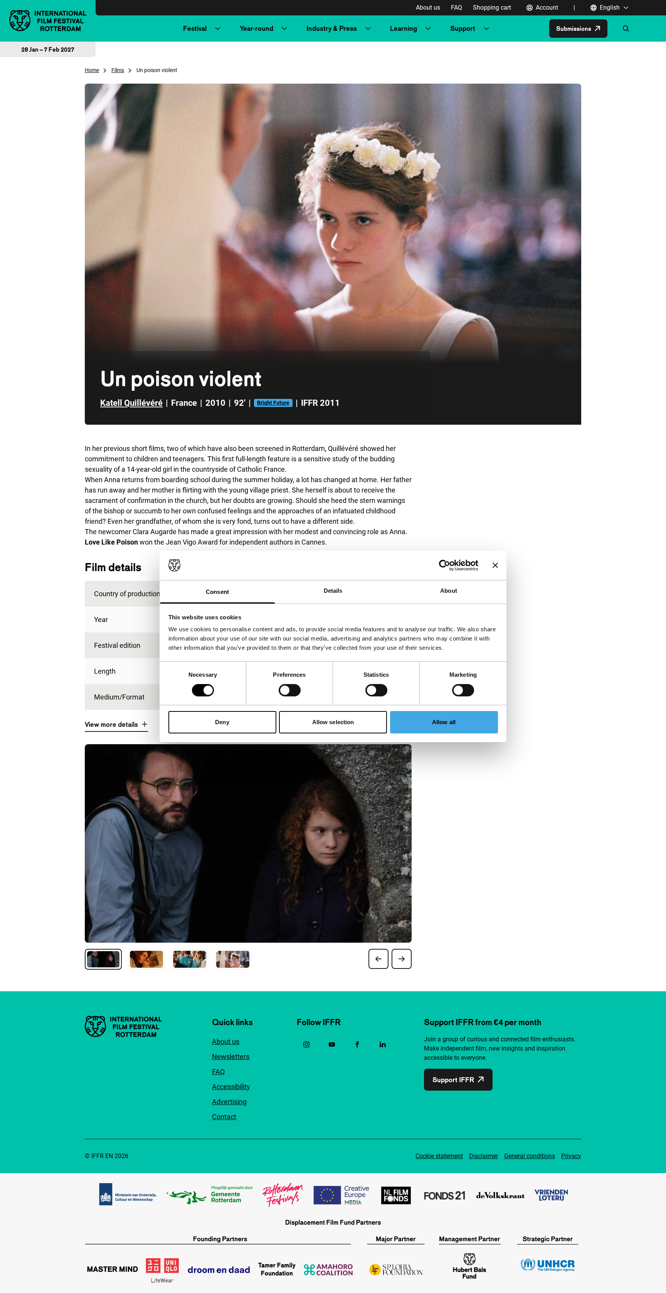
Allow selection (333, 722)
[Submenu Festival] (217, 28)
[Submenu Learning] (428, 28)
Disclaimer (483, 1156)
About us (428, 7)
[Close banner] (495, 565)
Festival (195, 28)
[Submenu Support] (486, 28)
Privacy (571, 1156)
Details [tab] (333, 590)
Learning (403, 28)
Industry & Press (331, 28)
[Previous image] (378, 959)
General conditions (529, 1156)
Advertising (229, 1102)
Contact (224, 1117)
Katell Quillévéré (131, 403)
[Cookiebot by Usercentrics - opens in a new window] (444, 565)
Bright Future (273, 403)
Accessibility (231, 1087)
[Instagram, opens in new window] (306, 1044)
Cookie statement (439, 1156)
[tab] (103, 959)
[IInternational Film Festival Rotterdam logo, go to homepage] (47, 20)
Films (117, 70)
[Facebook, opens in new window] (357, 1044)
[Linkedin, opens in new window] (382, 1044)
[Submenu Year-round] (284, 28)
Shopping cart (492, 7)
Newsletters (230, 1057)
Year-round (256, 28)
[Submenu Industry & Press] (368, 28)
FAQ (456, 7)
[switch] (290, 690)
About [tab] (448, 590)
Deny (222, 722)
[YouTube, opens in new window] (331, 1044)
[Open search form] (626, 28)
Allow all (444, 722)
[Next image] (402, 959)
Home (92, 70)
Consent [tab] (217, 591)
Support (462, 28)
